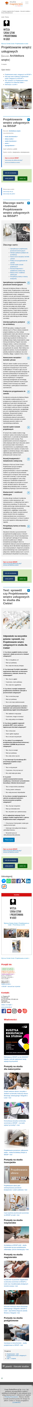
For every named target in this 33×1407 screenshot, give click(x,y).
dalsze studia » (9, 139)
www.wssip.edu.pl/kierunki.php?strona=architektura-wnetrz (12, 564)
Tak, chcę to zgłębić (11, 679)
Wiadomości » (5, 982)
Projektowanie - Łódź (13, 1354)
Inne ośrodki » (5, 978)
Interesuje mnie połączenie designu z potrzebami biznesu (15, 829)
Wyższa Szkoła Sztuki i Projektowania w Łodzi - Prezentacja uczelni (16, 924)
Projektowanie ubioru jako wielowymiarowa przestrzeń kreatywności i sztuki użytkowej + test (15, 1188)
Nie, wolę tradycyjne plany (13, 773)
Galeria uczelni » (6, 984)
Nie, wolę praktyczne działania (14, 719)
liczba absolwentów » (11, 136)
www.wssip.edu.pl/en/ (9, 193)
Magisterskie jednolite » (8, 971)
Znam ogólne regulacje (12, 734)
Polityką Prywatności (11, 1397)
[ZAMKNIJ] (16, 1402)
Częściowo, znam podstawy (13, 682)
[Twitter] (23, 882)
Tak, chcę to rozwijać (11, 750)
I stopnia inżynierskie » (7, 969)
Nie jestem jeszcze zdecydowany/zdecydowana (12, 834)
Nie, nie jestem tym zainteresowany (15, 811)
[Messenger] (4, 882)
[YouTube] (9, 1013)
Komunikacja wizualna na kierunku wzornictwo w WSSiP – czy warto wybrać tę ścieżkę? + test (15, 1123)
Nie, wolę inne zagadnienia (13, 685)
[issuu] (24, 1013)
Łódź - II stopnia (11, 1358)
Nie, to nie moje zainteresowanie (14, 702)
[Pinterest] (19, 1013)
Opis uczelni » (5, 981)
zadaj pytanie (9, 178)
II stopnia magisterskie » (8, 972)
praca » (7, 143)
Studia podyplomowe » (7, 974)
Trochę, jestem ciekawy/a (13, 789)
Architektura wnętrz (15, 131)
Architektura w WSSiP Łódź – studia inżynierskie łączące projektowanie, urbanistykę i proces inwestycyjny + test (16, 1247)
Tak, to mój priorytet (11, 767)
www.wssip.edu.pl (8, 191)
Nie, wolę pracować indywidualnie (15, 792)
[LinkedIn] (28, 882)
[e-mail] (13, 882)
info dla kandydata (10, 173)
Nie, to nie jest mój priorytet (13, 736)
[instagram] (14, 1013)
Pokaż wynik (9, 840)
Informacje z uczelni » (11, 84)
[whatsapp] (8, 882)
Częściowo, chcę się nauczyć (14, 770)
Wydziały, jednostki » (7, 977)
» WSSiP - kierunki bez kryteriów (10, 986)
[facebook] (3, 1013)
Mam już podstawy (11, 662)
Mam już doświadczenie (12, 808)
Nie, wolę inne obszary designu (14, 665)
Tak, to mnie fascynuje (12, 696)
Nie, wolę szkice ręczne (12, 756)
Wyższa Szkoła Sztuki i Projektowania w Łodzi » (15, 958)
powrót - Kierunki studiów (15, 1365)
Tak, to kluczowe (10, 731)
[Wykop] (4, 888)
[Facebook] (18, 882)
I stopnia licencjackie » (7, 968)
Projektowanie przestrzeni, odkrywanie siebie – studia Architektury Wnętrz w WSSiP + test (16, 1152)
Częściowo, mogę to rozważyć (14, 716)
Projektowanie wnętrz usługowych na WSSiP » (18, 74)
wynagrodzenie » (10, 145)
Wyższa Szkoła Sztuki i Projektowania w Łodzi (14, 43)
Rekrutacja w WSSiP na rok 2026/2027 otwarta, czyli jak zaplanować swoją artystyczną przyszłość (16, 1059)
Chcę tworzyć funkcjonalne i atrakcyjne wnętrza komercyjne (16, 824)
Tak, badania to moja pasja (13, 713)
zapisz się (22, 178)
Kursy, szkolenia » (6, 975)
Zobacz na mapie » (6, 1004)
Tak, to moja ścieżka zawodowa (14, 786)
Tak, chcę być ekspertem (12, 806)
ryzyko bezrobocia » (11, 141)
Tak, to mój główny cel (11, 660)
